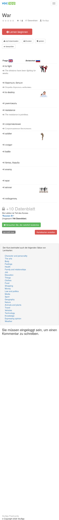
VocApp (45, 20)
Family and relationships (15, 269)
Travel (7, 307)
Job (6, 272)
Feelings (8, 264)
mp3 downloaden (12, 41)
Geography (10, 299)
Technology (10, 313)
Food (7, 283)
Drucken (28, 41)
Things (8, 277)
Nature (8, 302)
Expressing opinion (13, 318)
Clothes (8, 280)
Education (9, 274)
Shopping (9, 285)
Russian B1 (8, 215)
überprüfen (9, 46)
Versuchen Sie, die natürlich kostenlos (22, 224)
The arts (8, 258)
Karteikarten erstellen (46, 232)
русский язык (8, 232)
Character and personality (16, 255)
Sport (7, 296)
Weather (8, 321)
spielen (41, 41)
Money (8, 288)
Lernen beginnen (18, 32)
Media (7, 294)
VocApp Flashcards (10, 516)
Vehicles (8, 310)
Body (7, 261)
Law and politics (12, 291)
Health (7, 266)
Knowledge (9, 315)
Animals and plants (13, 304)
